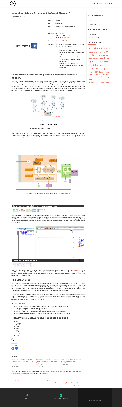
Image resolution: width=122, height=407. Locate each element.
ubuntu (98, 80)
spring (107, 77)
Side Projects (108, 3)
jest (102, 69)
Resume (92, 3)
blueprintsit (42, 371)
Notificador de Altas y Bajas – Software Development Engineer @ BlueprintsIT (47, 361)
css (107, 51)
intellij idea (63, 371)
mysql (106, 72)
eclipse (93, 55)
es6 (107, 55)
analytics (102, 48)
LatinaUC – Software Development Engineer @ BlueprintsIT (71, 360)
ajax (96, 48)
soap (19, 373)
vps (97, 82)
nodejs (92, 74)
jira (105, 69)
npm (96, 74)
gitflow (96, 62)
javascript (95, 68)
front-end (104, 58)
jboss (75, 371)
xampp (107, 82)
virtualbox (92, 82)
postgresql (14, 373)
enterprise (49, 371)
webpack (102, 82)
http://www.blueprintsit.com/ (64, 41)
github (101, 62)
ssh (90, 79)
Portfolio (99, 3)
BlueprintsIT (76, 270)
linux (79, 371)
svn (94, 79)
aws (97, 52)
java (68, 371)
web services (28, 373)
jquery (91, 72)
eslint (90, 58)
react (96, 77)
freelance (55, 371)
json (96, 72)
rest (100, 77)
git (58, 371)
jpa (108, 69)
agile (91, 48)
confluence (102, 52)
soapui (23, 373)
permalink (45, 373)
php (100, 74)
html (106, 62)
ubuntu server (105, 80)
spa (104, 77)
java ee (72, 371)
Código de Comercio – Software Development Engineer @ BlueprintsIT (22, 361)
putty (91, 77)
